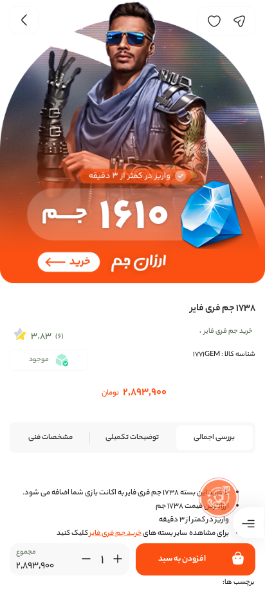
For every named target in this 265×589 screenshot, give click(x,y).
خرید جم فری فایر (115, 533)
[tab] (214, 437)
